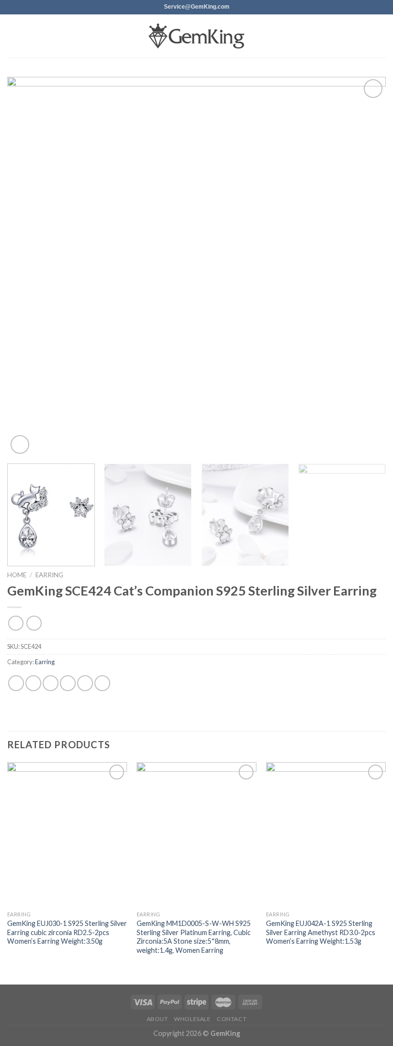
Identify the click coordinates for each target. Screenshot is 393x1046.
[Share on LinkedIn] (102, 683)
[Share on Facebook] (33, 683)
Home (16, 575)
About (157, 1018)
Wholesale (192, 1018)
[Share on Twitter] (50, 683)
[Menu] (13, 36)
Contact (231, 1018)
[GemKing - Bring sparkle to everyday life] (196, 36)
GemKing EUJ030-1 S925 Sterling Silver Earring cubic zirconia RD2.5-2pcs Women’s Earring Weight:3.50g (67, 932)
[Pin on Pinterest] (85, 683)
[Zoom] (20, 444)
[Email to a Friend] (68, 683)
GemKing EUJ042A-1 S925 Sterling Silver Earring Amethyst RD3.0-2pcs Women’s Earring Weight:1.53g (320, 932)
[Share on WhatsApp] (16, 683)
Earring (49, 575)
